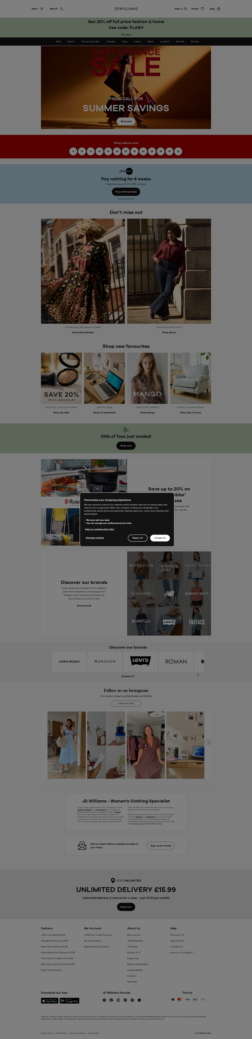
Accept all (160, 538)
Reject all (138, 538)
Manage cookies (95, 538)
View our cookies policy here (99, 529)
